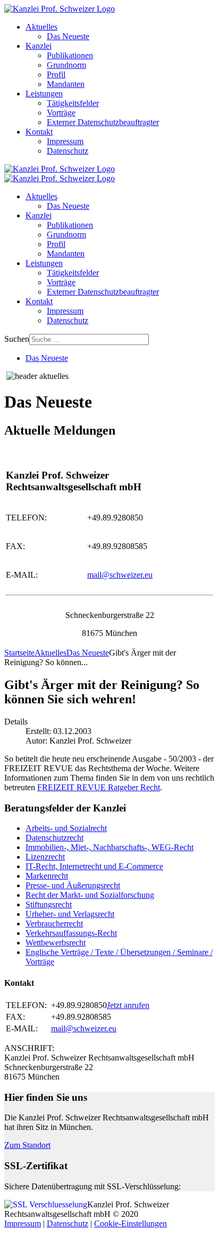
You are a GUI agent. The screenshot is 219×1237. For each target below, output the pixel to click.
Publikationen (70, 55)
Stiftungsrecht (49, 904)
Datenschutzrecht (54, 837)
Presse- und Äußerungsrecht (73, 885)
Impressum (65, 141)
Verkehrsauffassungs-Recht (71, 933)
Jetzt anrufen (128, 1005)
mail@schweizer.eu (120, 574)
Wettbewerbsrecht (56, 942)
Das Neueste (68, 36)
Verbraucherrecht (54, 923)
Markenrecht (47, 875)
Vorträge (61, 112)
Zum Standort (27, 1145)
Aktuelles (41, 26)
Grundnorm (66, 64)
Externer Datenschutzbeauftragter (103, 122)
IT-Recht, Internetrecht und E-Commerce (94, 866)
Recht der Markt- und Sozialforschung (90, 894)
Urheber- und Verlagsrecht (70, 913)
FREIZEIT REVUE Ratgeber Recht (98, 787)
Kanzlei (39, 45)
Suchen (16, 338)
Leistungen (44, 93)
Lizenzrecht (45, 856)
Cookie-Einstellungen (130, 1223)
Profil (56, 74)
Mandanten (66, 84)
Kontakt (39, 131)
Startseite (19, 652)
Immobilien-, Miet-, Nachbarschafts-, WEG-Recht (109, 847)
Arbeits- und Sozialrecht (66, 828)
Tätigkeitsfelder (73, 103)
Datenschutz (67, 150)
